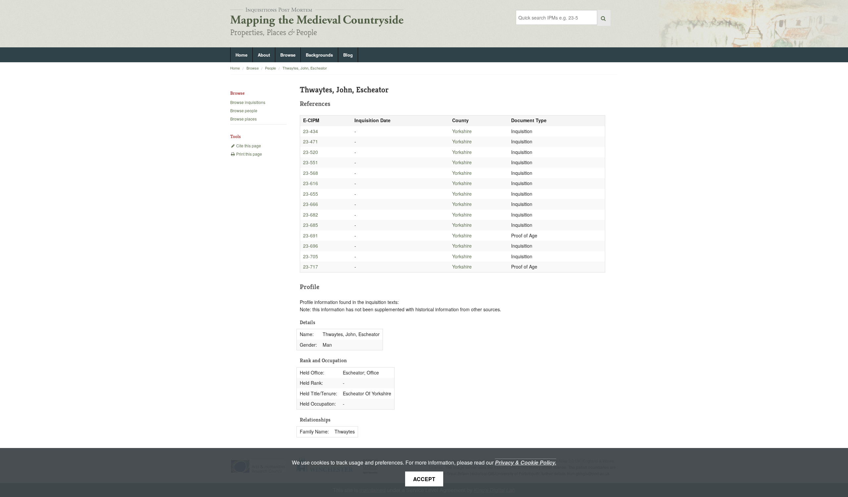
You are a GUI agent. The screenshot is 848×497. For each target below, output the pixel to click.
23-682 (310, 214)
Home (241, 55)
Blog (348, 55)
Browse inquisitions (247, 102)
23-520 (310, 152)
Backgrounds (319, 55)
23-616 (310, 183)
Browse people (243, 110)
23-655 (310, 193)
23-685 (310, 225)
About (264, 55)
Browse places (243, 119)
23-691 (310, 235)
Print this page (248, 154)
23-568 (310, 173)
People (270, 68)
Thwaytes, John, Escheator (305, 68)
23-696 (310, 245)
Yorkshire (462, 131)
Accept (424, 479)
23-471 (310, 141)
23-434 (310, 131)
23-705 (310, 256)
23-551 (310, 162)
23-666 (310, 204)
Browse (287, 55)
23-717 (310, 266)
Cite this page (248, 145)
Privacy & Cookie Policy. (525, 462)
